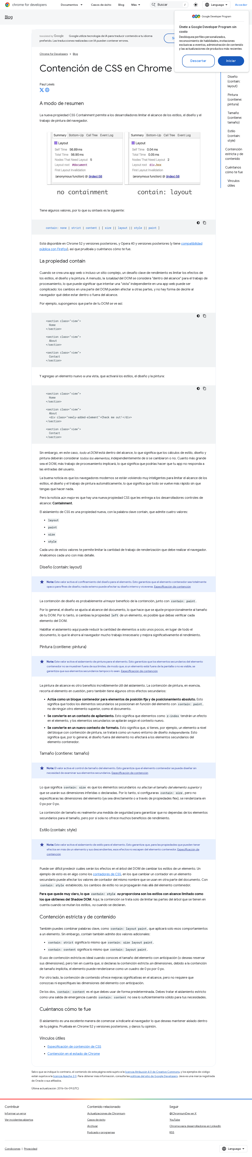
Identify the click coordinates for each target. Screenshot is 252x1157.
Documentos (69, 5)
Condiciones (12, 1148)
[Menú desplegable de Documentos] (82, 4)
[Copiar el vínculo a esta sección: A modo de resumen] (88, 103)
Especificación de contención (172, 586)
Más (134, 5)
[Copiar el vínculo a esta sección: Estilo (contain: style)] (81, 830)
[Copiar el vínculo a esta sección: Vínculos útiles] (69, 1038)
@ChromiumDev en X (183, 1113)
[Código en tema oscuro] (198, 223)
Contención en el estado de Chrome (73, 1054)
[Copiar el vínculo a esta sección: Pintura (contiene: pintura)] (90, 647)
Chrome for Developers (54, 54)
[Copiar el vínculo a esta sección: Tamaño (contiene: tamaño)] (93, 753)
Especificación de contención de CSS (74, 1047)
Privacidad (30, 1148)
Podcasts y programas (101, 1132)
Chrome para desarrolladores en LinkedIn (195, 1126)
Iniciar (231, 61)
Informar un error (15, 1113)
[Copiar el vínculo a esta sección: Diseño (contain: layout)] (86, 567)
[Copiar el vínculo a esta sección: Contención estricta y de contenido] (120, 917)
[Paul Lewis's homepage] (47, 91)
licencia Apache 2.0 (65, 1076)
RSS (172, 1132)
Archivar (92, 1126)
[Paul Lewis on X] (42, 91)
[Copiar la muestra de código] (204, 223)
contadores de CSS (107, 874)
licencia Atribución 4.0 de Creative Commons (152, 1072)
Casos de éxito (101, 5)
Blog (121, 5)
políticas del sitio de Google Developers (154, 1076)
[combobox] (169, 4)
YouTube (175, 1119)
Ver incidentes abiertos (19, 1119)
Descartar (198, 61)
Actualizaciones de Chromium (106, 1113)
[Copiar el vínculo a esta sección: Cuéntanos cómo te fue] (95, 1009)
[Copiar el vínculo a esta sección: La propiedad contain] (89, 261)
